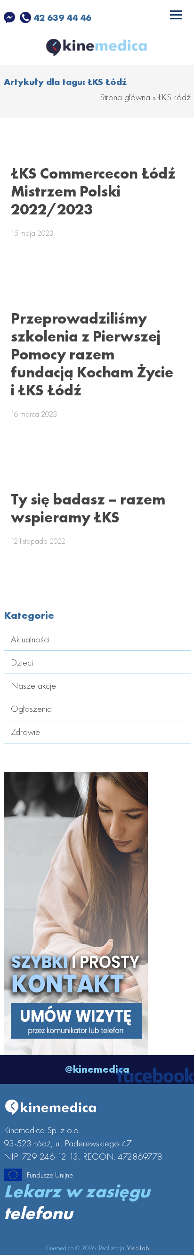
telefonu (38, 1213)
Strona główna (125, 97)
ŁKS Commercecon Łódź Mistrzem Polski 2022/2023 (93, 191)
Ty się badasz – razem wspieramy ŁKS (88, 508)
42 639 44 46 (61, 17)
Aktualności (30, 639)
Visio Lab (138, 1248)
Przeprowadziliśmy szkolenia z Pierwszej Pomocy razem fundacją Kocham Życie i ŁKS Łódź (92, 354)
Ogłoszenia (31, 708)
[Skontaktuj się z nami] (76, 1048)
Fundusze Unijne (50, 1175)
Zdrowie (25, 732)
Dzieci (22, 662)
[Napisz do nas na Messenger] (10, 17)
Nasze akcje (33, 685)
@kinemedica (97, 1069)
